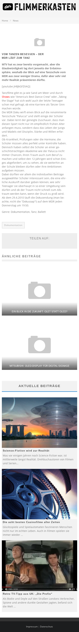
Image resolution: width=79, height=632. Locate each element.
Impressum (32, 626)
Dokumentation (13, 225)
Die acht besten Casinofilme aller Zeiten (31, 522)
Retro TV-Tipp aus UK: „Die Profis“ (27, 593)
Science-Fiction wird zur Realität (26, 450)
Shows (6, 96)
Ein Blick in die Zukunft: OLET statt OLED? (39, 311)
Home (5, 20)
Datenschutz (46, 626)
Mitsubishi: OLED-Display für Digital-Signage (39, 365)
